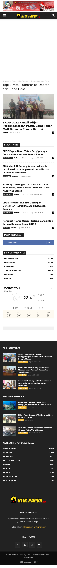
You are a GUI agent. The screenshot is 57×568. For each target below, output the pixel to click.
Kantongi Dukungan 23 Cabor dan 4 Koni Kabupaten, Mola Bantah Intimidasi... (34, 383)
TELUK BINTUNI (8, 118)
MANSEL (6, 228)
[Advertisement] (28, 50)
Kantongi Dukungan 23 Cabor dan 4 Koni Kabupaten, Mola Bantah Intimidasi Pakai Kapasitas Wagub (26, 187)
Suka (50, 242)
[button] (4, 15)
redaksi (15, 176)
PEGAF (21, 420)
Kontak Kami (28, 557)
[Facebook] (17, 545)
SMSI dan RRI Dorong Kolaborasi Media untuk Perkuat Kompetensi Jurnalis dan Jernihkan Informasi (26, 169)
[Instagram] (25, 544)
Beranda (6, 81)
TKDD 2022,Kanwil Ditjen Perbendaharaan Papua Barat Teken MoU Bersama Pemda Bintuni (27, 126)
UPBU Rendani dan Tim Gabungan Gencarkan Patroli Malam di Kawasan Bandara (24, 205)
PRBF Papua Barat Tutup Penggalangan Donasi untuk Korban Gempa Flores (35, 356)
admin (5, 132)
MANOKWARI (7, 158)
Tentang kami (25, 554)
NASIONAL (6, 176)
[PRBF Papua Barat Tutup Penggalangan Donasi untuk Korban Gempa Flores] (9, 357)
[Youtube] (39, 545)
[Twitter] (32, 545)
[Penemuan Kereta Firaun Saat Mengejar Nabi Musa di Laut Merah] (9, 405)
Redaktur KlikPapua (22, 158)
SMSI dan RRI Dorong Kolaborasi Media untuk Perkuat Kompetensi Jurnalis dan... (34, 369)
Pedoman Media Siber (41, 554)
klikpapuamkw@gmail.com (34, 527)
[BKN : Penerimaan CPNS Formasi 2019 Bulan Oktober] (9, 418)
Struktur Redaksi (12, 554)
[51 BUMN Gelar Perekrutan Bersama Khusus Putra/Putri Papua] (9, 431)
